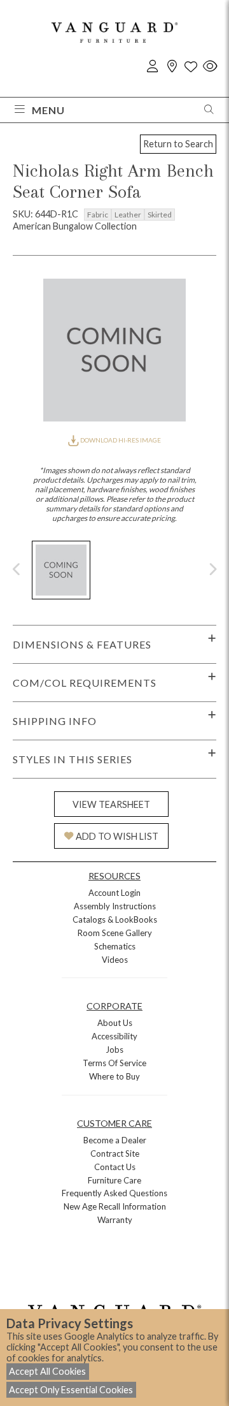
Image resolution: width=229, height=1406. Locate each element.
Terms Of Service (114, 1063)
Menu (48, 110)
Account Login (114, 893)
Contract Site (114, 1153)
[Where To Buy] (171, 66)
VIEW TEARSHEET (111, 804)
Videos (115, 960)
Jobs (114, 1049)
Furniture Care (114, 1180)
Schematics (114, 946)
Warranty (114, 1220)
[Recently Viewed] (209, 66)
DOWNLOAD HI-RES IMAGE (120, 440)
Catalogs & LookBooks (115, 919)
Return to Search (178, 143)
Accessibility (114, 1036)
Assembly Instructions (115, 906)
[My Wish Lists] (190, 66)
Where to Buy (114, 1076)
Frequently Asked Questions (114, 1193)
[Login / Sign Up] (152, 66)
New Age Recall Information (115, 1206)
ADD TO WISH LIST (117, 836)
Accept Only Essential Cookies (71, 1389)
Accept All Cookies (47, 1371)
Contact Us (114, 1167)
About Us (114, 1023)
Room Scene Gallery (115, 933)
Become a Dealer (114, 1140)
